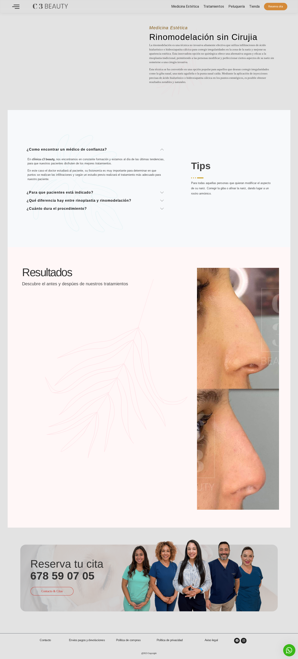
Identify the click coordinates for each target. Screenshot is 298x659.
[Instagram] (244, 641)
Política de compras (128, 640)
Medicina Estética (185, 6)
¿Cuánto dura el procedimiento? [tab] (57, 208)
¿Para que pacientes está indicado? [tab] (60, 192)
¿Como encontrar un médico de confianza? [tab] (67, 149)
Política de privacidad (170, 640)
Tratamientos (213, 6)
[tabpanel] (96, 170)
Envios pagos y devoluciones (87, 640)
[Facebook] (237, 641)
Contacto (45, 640)
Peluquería (236, 6)
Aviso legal (211, 640)
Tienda (254, 6)
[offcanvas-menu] (16, 6)
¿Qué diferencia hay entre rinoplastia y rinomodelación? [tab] (79, 200)
